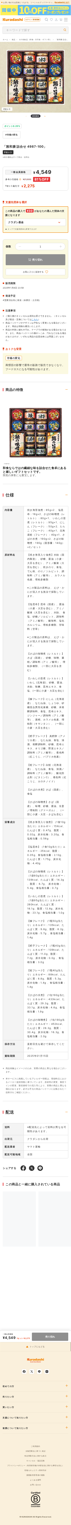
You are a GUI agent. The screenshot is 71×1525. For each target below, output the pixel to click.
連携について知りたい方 (15, 1428)
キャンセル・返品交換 (35, 1461)
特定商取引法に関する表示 (35, 1456)
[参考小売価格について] (20, 179)
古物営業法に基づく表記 (36, 1451)
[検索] (46, 19)
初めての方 (8, 1386)
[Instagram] (46, 1371)
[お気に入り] (51, 19)
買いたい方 (8, 1407)
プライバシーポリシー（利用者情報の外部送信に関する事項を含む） (35, 1465)
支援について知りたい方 (15, 1418)
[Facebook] (24, 1371)
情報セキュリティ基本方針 (35, 1470)
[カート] (61, 19)
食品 (13, 39)
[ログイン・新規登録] (56, 19)
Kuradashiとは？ (62, 2)
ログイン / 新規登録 (32, 19)
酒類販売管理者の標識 (35, 1475)
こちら (35, 319)
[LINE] (39, 1371)
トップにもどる (37, 1346)
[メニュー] (65, 19)
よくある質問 (35, 1480)
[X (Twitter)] (31, 1371)
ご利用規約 (35, 1446)
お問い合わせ (35, 1485)
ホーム (5, 39)
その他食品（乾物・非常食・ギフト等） (35, 39)
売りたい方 (8, 1397)
